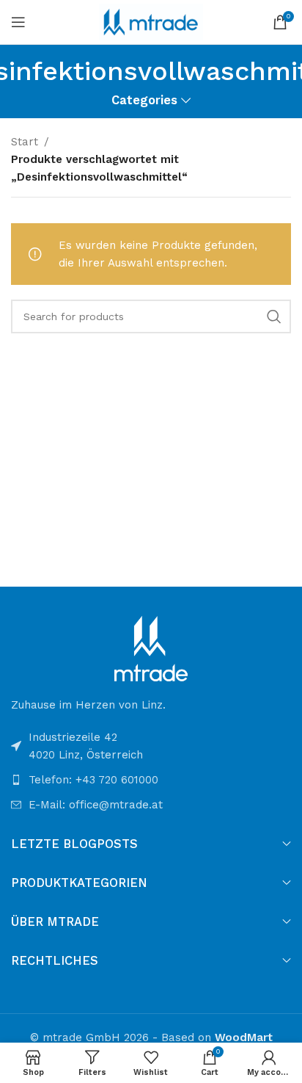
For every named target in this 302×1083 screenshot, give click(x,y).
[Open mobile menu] (18, 22)
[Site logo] (151, 21)
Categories (144, 101)
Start (24, 141)
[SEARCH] (274, 316)
